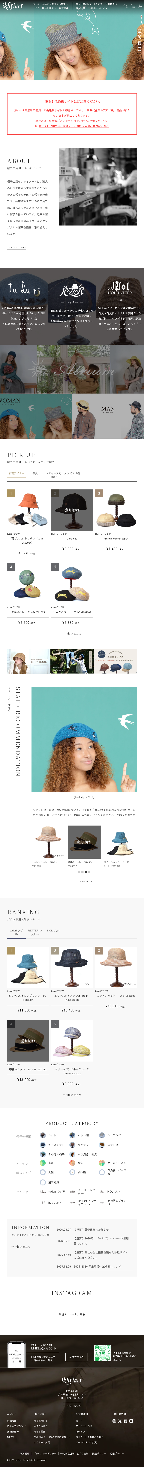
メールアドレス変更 (86, 1442)
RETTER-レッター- (35, 932)
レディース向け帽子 (53, 475)
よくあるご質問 (42, 1442)
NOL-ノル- (53, 930)
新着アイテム (16, 473)
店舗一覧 (80, 8)
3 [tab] (86, 872)
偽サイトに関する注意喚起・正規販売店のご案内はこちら (74, 126)
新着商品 (63, 8)
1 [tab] (79, 872)
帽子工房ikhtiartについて (89, 3)
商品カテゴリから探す (54, 3)
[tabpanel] (28, 661)
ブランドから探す (44, 8)
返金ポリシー (117, 1453)
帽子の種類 (39, 1431)
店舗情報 (11, 1420)
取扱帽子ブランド (16, 1426)
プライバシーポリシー (45, 1453)
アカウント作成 (84, 1426)
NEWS (10, 1437)
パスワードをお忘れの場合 (90, 1437)
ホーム (36, 3)
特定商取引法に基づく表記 (74, 1453)
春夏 (35, 473)
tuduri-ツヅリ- (16, 932)
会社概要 (110, 3)
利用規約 (24, 1453)
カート (79, 1420)
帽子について (98, 8)
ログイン (80, 1431)
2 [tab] (82, 872)
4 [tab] (89, 872)
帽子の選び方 (41, 1426)
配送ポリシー (99, 1453)
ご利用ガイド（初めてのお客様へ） (52, 1437)
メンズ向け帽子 (72, 475)
